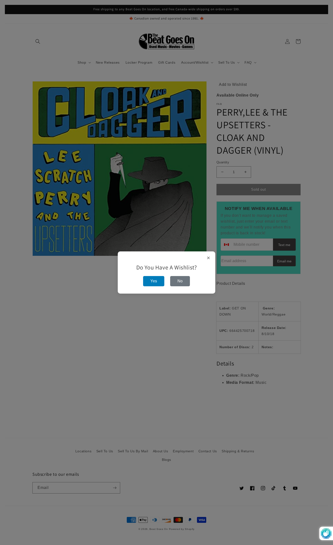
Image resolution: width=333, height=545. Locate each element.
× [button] (208, 258)
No (180, 281)
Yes (153, 281)
